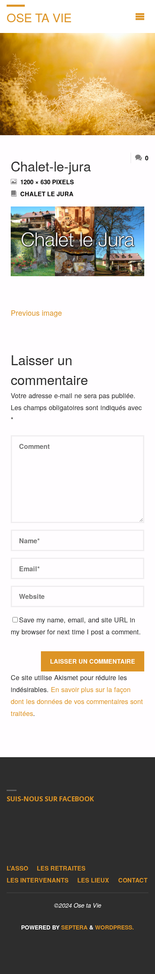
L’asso (17, 868)
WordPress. (114, 927)
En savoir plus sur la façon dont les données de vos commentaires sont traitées (77, 701)
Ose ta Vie (39, 17)
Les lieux (93, 880)
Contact (133, 880)
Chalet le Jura (47, 194)
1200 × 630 (36, 182)
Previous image (36, 312)
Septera (74, 927)
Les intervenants (38, 880)
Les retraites (61, 868)
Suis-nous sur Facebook (50, 798)
